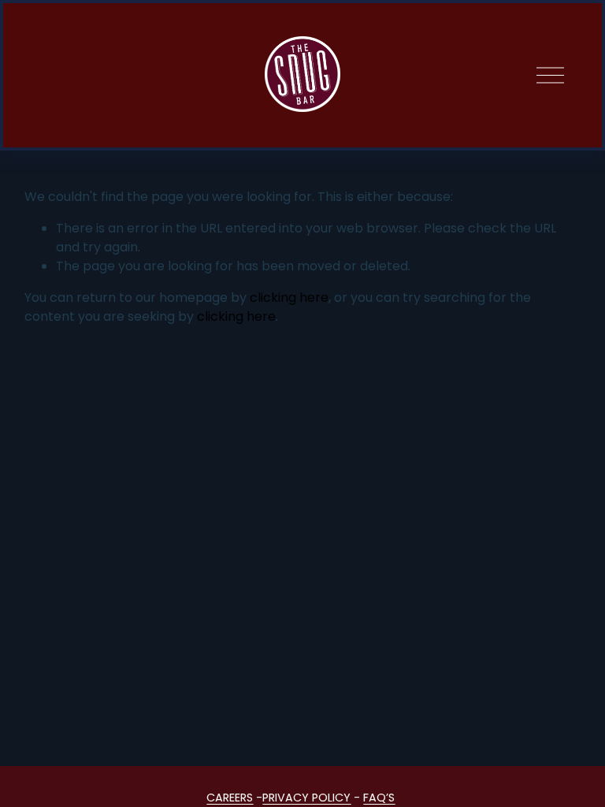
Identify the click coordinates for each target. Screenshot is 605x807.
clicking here (289, 297)
